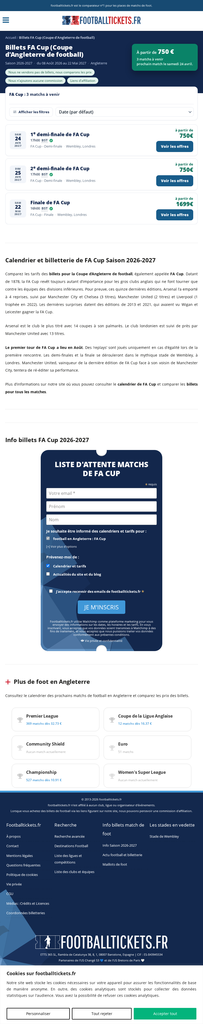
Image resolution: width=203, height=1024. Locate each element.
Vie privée (14, 884)
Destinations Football (71, 846)
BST (44, 140)
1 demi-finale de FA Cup (60, 134)
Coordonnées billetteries (25, 913)
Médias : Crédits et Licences (27, 903)
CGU (9, 894)
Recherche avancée (69, 836)
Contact (12, 846)
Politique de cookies (22, 875)
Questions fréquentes (23, 865)
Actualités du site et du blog (76, 574)
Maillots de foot (115, 864)
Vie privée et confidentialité (103, 641)
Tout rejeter (101, 1013)
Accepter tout (165, 1013)
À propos (13, 836)
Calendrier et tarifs (69, 566)
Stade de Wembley (164, 836)
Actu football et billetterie (122, 855)
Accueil (10, 37)
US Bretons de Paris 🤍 (129, 960)
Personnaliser (38, 1013)
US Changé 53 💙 (92, 960)
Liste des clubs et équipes (74, 872)
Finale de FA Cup (50, 203)
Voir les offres (174, 146)
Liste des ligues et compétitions (68, 859)
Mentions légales (19, 856)
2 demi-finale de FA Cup (60, 168)
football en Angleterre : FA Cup (79, 539)
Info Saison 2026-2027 (120, 845)
